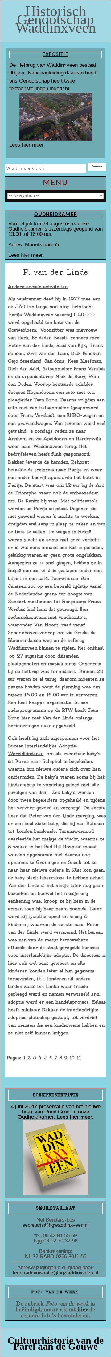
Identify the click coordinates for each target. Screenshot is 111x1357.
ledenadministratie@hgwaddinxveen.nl (55, 1272)
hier (26, 145)
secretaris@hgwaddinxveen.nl (56, 1225)
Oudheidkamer (36, 1117)
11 (78, 1058)
